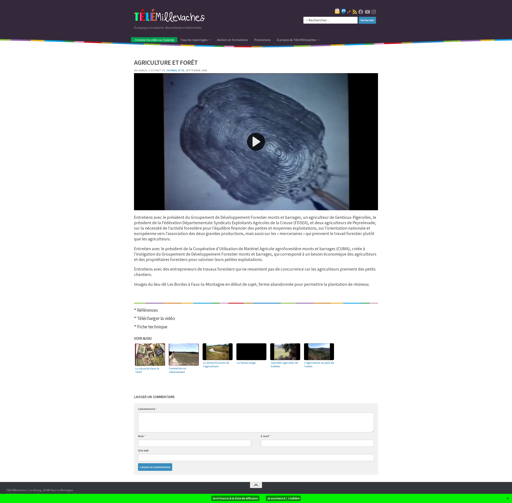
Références (147, 310)
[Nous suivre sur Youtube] (367, 11)
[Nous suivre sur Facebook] (360, 11)
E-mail (266, 436)
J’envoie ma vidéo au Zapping (154, 40)
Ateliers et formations (232, 40)
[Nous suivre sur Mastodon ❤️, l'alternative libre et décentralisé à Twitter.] (343, 11)
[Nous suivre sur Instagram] (373, 11)
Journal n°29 (175, 70)
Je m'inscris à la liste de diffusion (235, 498)
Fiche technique (152, 327)
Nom (142, 436)
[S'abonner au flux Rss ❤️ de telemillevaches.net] (355, 11)
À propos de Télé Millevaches (296, 40)
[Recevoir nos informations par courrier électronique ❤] (337, 11)
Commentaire (147, 409)
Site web (143, 450)
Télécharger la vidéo (156, 318)
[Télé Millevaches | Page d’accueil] (169, 16)
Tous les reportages (194, 40)
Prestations (262, 40)
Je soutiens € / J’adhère (283, 498)
